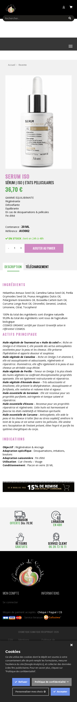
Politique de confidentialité (50, 682)
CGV (10, 639)
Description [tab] (13, 266)
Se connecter (10, 602)
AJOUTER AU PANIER (44, 248)
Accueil (11, 64)
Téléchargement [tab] (37, 266)
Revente (23, 64)
